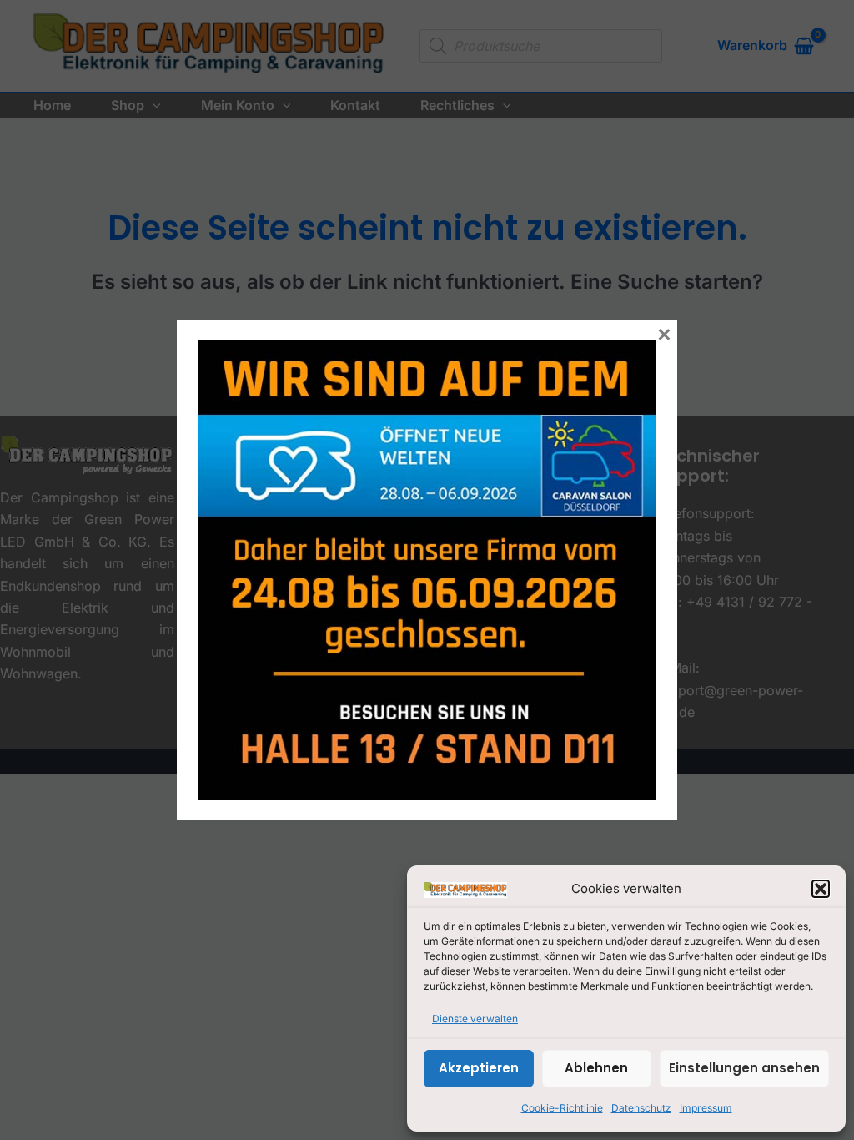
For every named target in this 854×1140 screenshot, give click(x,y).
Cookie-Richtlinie (562, 1108)
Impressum (706, 1108)
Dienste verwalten (475, 1018)
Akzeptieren (479, 1068)
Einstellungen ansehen (744, 1068)
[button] (820, 888)
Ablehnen (596, 1068)
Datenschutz (641, 1108)
